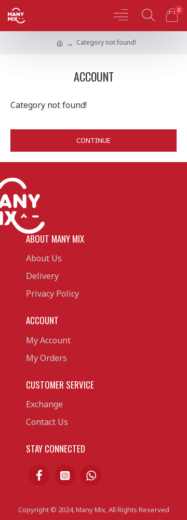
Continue (93, 140)
